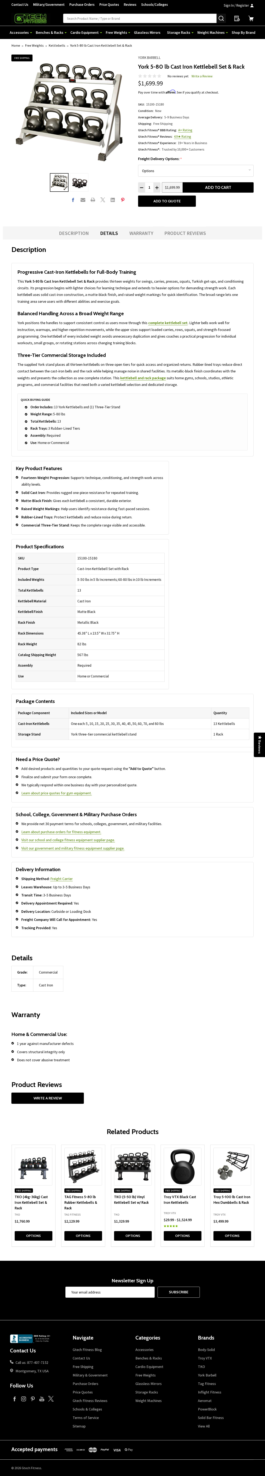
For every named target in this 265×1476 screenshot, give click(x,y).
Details (109, 233)
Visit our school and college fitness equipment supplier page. (68, 840)
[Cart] (251, 18)
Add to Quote (167, 201)
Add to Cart (218, 187)
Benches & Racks (49, 32)
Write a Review (202, 76)
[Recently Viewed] (237, 18)
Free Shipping (83, 1366)
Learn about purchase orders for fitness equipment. (61, 831)
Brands (206, 1337)
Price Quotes (109, 4)
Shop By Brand (243, 32)
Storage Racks (178, 32)
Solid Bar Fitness (211, 1417)
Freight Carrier (61, 878)
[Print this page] (93, 200)
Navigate (83, 1337)
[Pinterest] (122, 200)
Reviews (130, 4)
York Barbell (149, 57)
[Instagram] (23, 1399)
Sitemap (79, 1426)
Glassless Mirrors (147, 32)
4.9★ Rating (182, 136)
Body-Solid (206, 1349)
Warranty (141, 233)
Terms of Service (86, 1417)
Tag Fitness (207, 1383)
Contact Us (19, 4)
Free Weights (116, 32)
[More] (31, 32)
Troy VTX (205, 1358)
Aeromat (205, 1400)
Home (15, 45)
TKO (201, 1366)
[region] (90, 617)
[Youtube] (41, 1399)
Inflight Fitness (209, 1392)
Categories (147, 1337)
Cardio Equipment (84, 32)
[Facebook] (73, 200)
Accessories (19, 32)
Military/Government (49, 4)
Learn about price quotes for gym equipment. (56, 793)
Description (74, 233)
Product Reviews (185, 233)
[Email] (83, 200)
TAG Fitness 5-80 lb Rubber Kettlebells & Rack (80, 1202)
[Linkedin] (112, 200)
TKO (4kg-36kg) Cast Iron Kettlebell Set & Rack (31, 1202)
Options (33, 1236)
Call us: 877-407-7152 (32, 1362)
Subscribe (178, 1292)
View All (204, 1426)
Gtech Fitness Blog (87, 1349)
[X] (103, 200)
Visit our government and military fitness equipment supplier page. (72, 848)
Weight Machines (211, 32)
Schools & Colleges (87, 1409)
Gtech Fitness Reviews (90, 1400)
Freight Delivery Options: (160, 159)
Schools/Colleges (154, 4)
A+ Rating (185, 130)
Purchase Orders (82, 4)
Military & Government (90, 1375)
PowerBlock (207, 1409)
